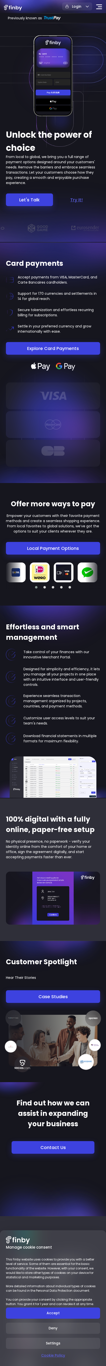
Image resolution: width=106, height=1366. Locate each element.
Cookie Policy (53, 1355)
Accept (53, 1313)
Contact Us (53, 1147)
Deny (53, 1328)
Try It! (76, 200)
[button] (36, 587)
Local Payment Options (53, 548)
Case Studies (53, 996)
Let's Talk (29, 200)
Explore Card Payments (53, 348)
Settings (53, 1343)
